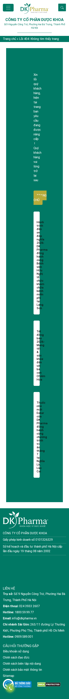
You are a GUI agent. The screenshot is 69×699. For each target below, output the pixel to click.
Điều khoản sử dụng (16, 651)
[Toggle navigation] (8, 7)
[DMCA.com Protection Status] (49, 684)
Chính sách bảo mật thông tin (22, 670)
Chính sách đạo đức (16, 657)
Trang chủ (9, 39)
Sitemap (8, 676)
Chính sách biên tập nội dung (22, 663)
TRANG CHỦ (40, 198)
